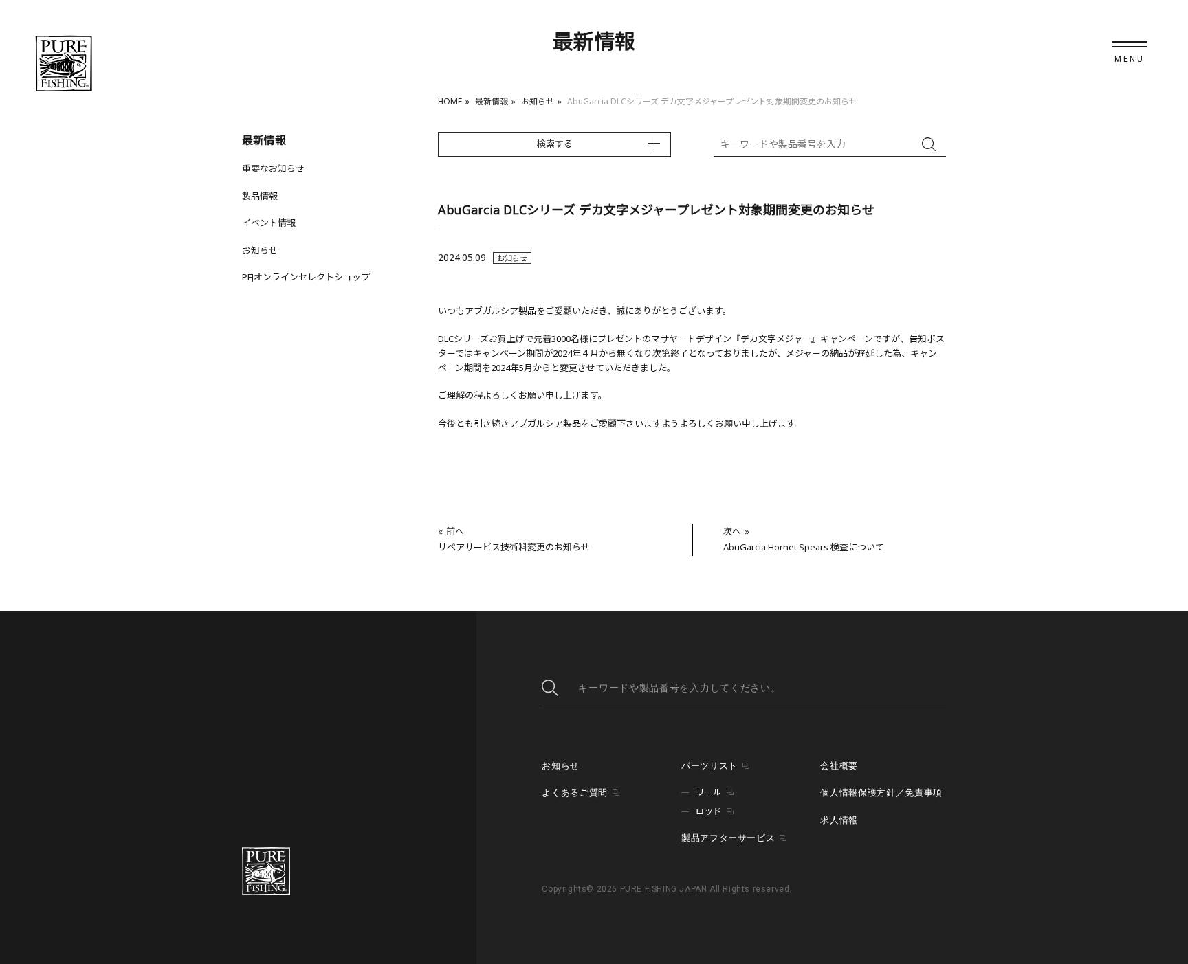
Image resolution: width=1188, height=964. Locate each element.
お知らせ (537, 101)
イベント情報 (269, 222)
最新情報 (491, 101)
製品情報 (260, 196)
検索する (555, 143)
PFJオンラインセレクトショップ (306, 277)
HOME (450, 101)
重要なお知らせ (273, 168)
